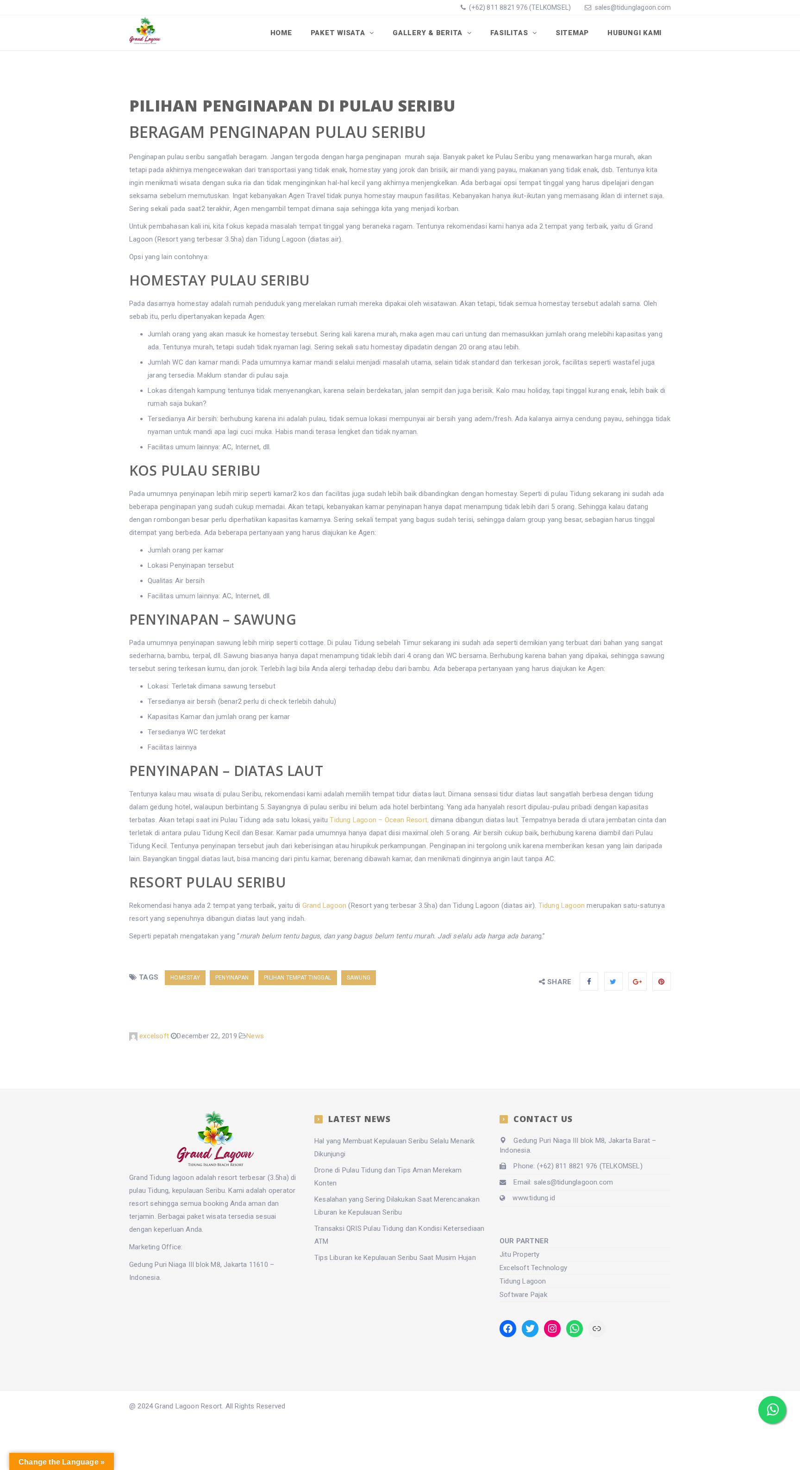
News (255, 1036)
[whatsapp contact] (772, 1410)
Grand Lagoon (324, 905)
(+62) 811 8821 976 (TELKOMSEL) (519, 7)
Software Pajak (523, 1294)
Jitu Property (520, 1254)
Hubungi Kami (634, 33)
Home (281, 33)
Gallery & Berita (429, 33)
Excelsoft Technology (533, 1268)
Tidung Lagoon (561, 905)
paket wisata (206, 1216)
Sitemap (572, 33)
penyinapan (232, 977)
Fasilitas (510, 33)
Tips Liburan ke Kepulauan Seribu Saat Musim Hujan (395, 1257)
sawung (358, 977)
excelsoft (154, 1036)
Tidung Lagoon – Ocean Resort (378, 820)
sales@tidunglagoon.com (633, 7)
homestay (185, 977)
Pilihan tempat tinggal (297, 977)
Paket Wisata (339, 33)
